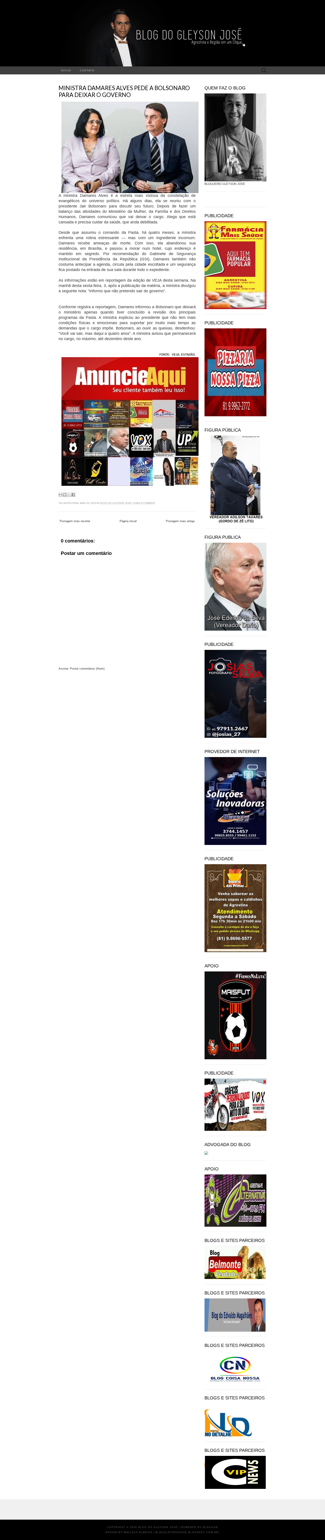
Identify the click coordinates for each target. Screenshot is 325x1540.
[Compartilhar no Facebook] (73, 494)
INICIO (66, 70)
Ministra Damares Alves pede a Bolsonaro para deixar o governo (124, 91)
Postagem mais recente (75, 521)
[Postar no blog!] (65, 494)
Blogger (210, 1527)
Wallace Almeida (138, 1532)
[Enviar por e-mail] (60, 494)
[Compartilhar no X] (69, 494)
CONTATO (87, 70)
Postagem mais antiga (180, 521)
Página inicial (128, 521)
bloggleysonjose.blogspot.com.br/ (187, 1532)
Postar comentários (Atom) (87, 668)
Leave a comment (144, 503)
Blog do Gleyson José (115, 503)
